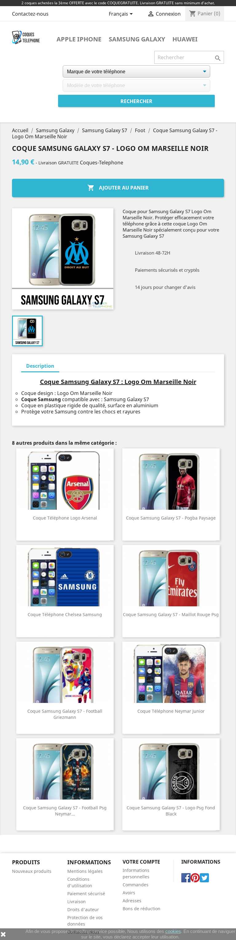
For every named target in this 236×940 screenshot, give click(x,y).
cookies (173, 931)
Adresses (132, 901)
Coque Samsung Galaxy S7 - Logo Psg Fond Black (171, 811)
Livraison (76, 901)
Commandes (135, 885)
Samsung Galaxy (137, 39)
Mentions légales (85, 871)
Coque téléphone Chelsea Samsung (65, 614)
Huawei (185, 39)
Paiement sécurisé (86, 893)
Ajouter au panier (118, 187)
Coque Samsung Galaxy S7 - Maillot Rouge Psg (171, 614)
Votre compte (141, 861)
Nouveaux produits (31, 871)
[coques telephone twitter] (204, 877)
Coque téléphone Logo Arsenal (65, 518)
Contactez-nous (30, 13)
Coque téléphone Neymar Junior (171, 711)
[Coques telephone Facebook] (186, 877)
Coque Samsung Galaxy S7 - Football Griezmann (64, 714)
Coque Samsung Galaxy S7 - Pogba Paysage (171, 518)
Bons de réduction (141, 908)
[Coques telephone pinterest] (195, 877)
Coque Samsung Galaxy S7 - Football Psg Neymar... (65, 811)
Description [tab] (40, 366)
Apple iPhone (79, 39)
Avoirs (129, 893)
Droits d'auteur (83, 909)
